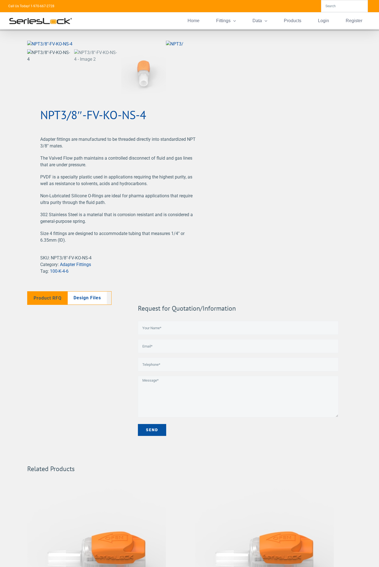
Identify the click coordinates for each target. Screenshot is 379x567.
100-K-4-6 (59, 271)
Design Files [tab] (87, 297)
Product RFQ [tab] (48, 298)
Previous (31, 44)
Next (179, 44)
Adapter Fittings (75, 264)
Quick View (96, 552)
